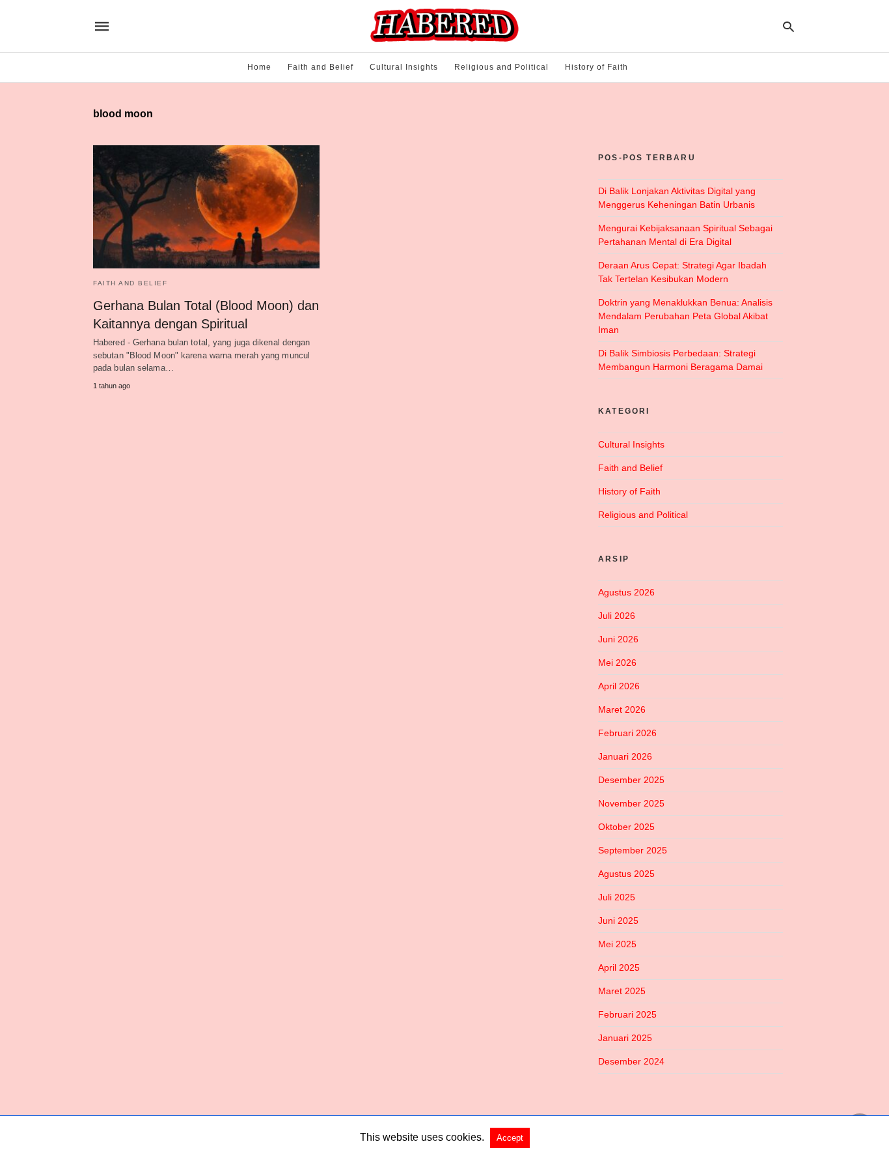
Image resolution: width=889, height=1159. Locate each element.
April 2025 (619, 967)
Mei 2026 (617, 662)
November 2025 (631, 803)
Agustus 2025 (626, 873)
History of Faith (596, 67)
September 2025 (632, 850)
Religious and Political (501, 67)
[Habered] (443, 26)
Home (259, 67)
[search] (788, 26)
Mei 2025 (617, 944)
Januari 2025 (625, 1038)
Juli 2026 (616, 615)
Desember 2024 (631, 1061)
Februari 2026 (627, 733)
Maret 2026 (622, 709)
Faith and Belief (320, 67)
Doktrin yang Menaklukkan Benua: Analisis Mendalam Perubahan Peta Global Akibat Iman (685, 316)
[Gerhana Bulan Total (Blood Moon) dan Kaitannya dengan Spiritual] (206, 206)
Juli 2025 (616, 897)
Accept (510, 1138)
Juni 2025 (618, 920)
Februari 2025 (627, 1014)
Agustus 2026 (626, 592)
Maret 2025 (622, 991)
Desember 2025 (631, 780)
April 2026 (619, 686)
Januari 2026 (625, 756)
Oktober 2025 (626, 827)
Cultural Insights (404, 67)
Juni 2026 (618, 639)
